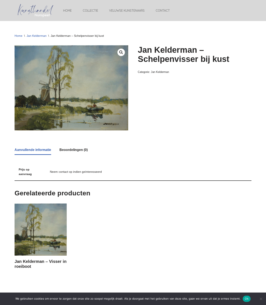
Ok (247, 298)
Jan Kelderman (37, 35)
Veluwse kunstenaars (127, 10)
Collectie (90, 10)
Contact (163, 10)
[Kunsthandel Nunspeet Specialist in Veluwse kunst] (35, 10)
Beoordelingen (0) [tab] (73, 150)
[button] (121, 52)
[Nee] (261, 299)
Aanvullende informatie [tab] (33, 150)
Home (67, 10)
